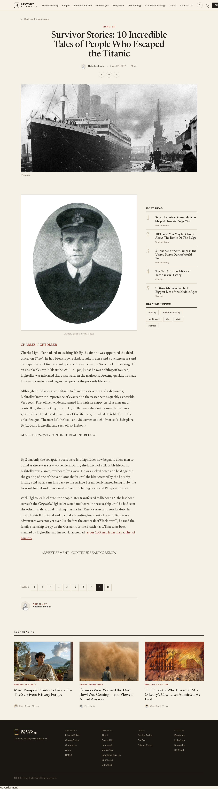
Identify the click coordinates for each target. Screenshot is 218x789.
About (173, 5)
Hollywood (118, 5)
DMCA (68, 755)
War (168, 319)
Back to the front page (35, 19)
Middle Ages (102, 5)
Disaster (109, 27)
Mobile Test (107, 750)
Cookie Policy (72, 740)
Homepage (107, 745)
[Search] (207, 5)
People (66, 5)
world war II (154, 319)
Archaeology (134, 5)
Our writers (107, 765)
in (109, 74)
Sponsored (107, 760)
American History (82, 5)
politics (152, 326)
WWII (178, 319)
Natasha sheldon (96, 66)
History (152, 312)
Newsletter (179, 745)
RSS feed (179, 750)
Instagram (179, 740)
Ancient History (50, 5)
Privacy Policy (72, 735)
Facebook (179, 735)
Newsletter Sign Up (111, 755)
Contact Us (186, 5)
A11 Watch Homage (155, 5)
